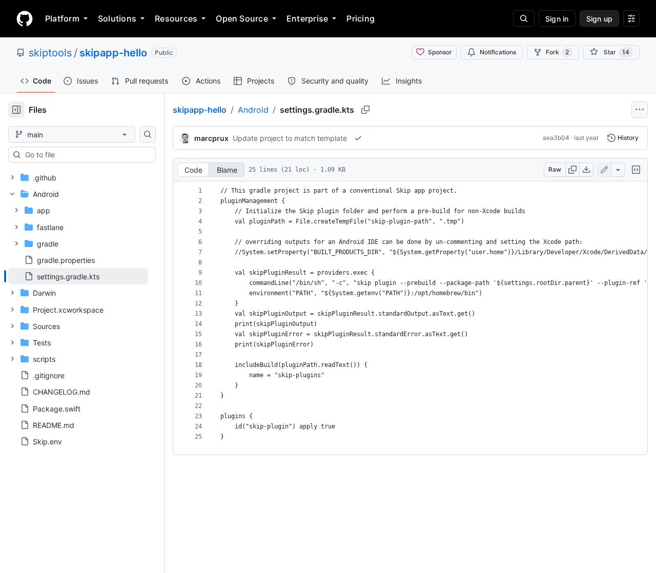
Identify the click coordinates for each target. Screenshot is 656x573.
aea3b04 (556, 137)
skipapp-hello (113, 53)
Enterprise (307, 18)
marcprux (211, 138)
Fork (557, 52)
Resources (176, 18)
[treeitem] (78, 276)
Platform (62, 18)
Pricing (360, 18)
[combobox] (86, 154)
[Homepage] (24, 18)
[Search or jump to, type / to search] (524, 18)
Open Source (242, 18)
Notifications (498, 52)
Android (253, 110)
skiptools (50, 53)
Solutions (117, 18)
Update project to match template (290, 138)
